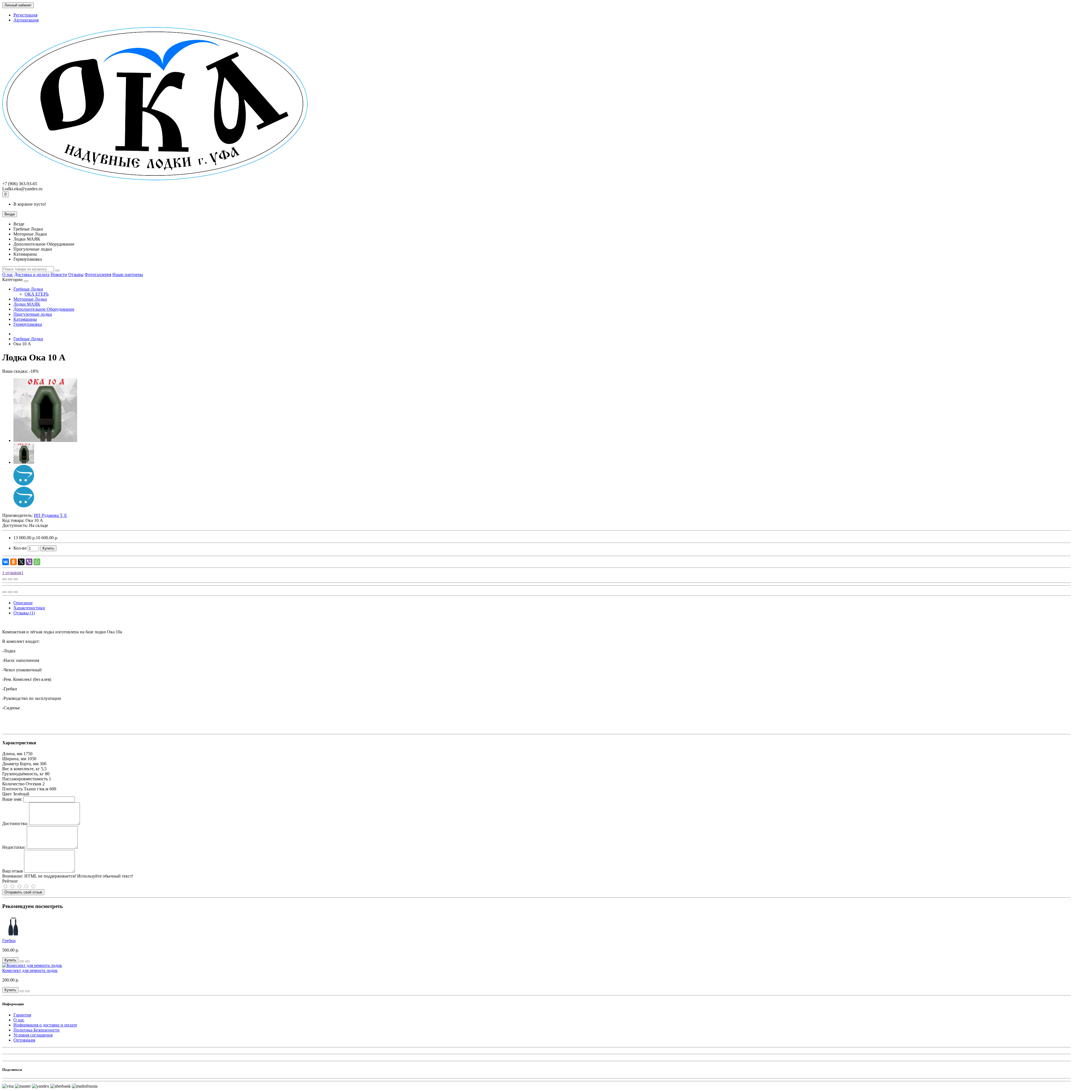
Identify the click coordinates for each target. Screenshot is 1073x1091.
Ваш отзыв (12, 871)
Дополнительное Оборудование (43, 309)
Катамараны (25, 319)
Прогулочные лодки (32, 314)
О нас (7, 274)
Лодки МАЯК (26, 304)
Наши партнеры (127, 274)
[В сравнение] (15, 579)
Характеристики (29, 607)
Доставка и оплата (31, 274)
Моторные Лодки (30, 299)
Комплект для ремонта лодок (30, 970)
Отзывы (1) (24, 612)
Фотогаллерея (98, 274)
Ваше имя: (12, 799)
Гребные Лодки (28, 289)
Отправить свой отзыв (23, 892)
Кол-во (20, 548)
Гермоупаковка (27, 324)
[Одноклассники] (13, 561)
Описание (23, 602)
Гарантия (22, 1014)
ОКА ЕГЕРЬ (37, 294)
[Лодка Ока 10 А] (45, 440)
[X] (21, 561)
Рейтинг (10, 881)
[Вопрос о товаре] (4, 579)
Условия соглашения (33, 1035)
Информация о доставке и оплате (45, 1025)
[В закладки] (10, 579)
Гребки (9, 940)
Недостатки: (14, 847)
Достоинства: (15, 823)
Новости (59, 274)
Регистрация (25, 15)
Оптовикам (24, 1040)
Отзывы (76, 274)
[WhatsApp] (37, 561)
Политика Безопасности (36, 1030)
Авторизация (26, 20)
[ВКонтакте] (5, 561)
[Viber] (29, 561)
